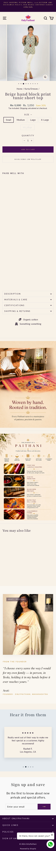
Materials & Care (16, 299)
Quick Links (10, 825)
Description (12, 294)
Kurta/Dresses (31, 89)
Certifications (14, 305)
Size (28, 114)
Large (33, 119)
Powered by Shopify (28, 849)
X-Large (45, 119)
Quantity (28, 135)
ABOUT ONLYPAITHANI (16, 818)
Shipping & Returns (17, 311)
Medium (21, 119)
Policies (8, 832)
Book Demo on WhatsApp (28, 159)
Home (19, 89)
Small (8, 119)
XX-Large (27, 127)
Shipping (23, 108)
